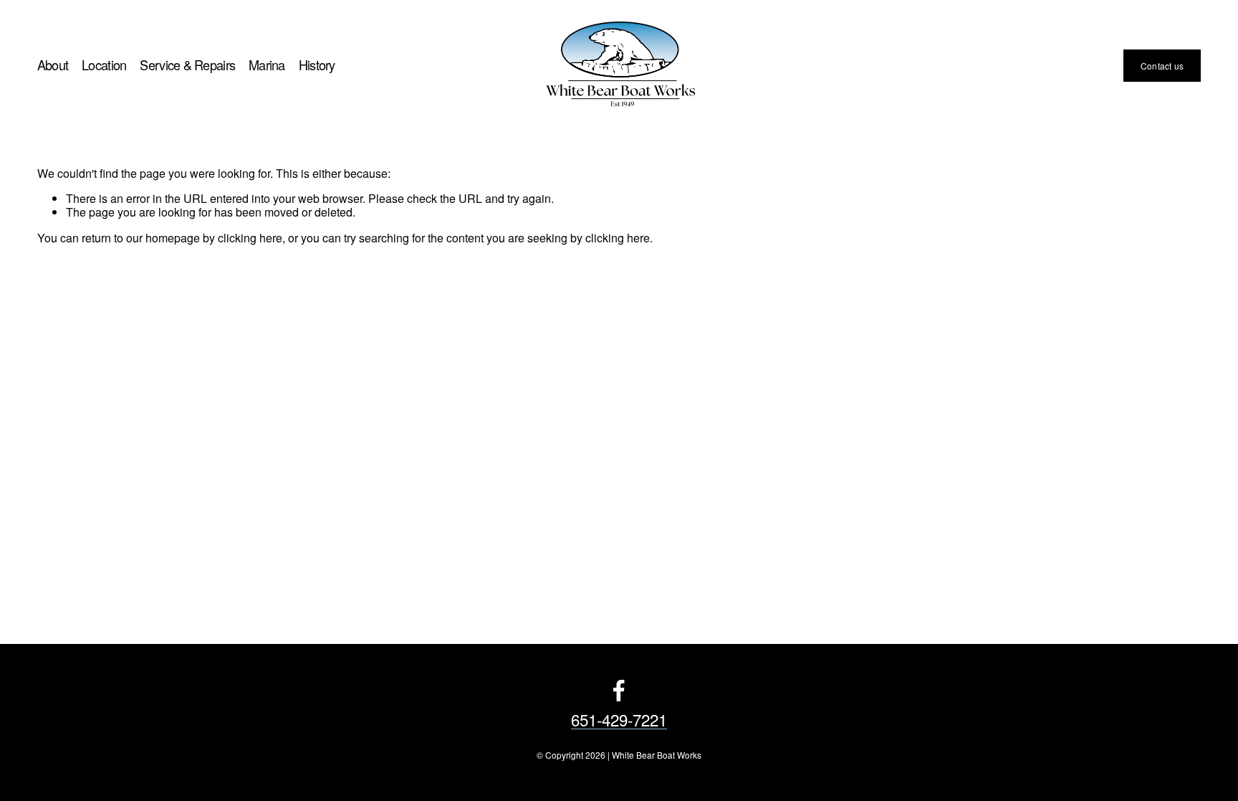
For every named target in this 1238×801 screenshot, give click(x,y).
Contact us (1162, 66)
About (52, 66)
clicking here (250, 237)
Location (104, 66)
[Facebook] (619, 690)
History (317, 66)
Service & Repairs (187, 66)
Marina (267, 66)
